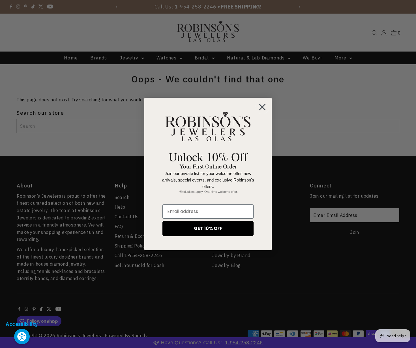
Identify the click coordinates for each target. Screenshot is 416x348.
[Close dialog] (262, 107)
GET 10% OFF (208, 228)
